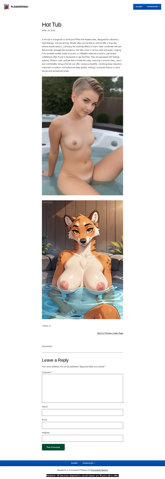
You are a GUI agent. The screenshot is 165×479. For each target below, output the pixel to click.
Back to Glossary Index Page (110, 333)
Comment (47, 372)
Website (45, 432)
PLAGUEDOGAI (19, 6)
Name (44, 406)
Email (44, 419)
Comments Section (99, 470)
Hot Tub (51, 24)
